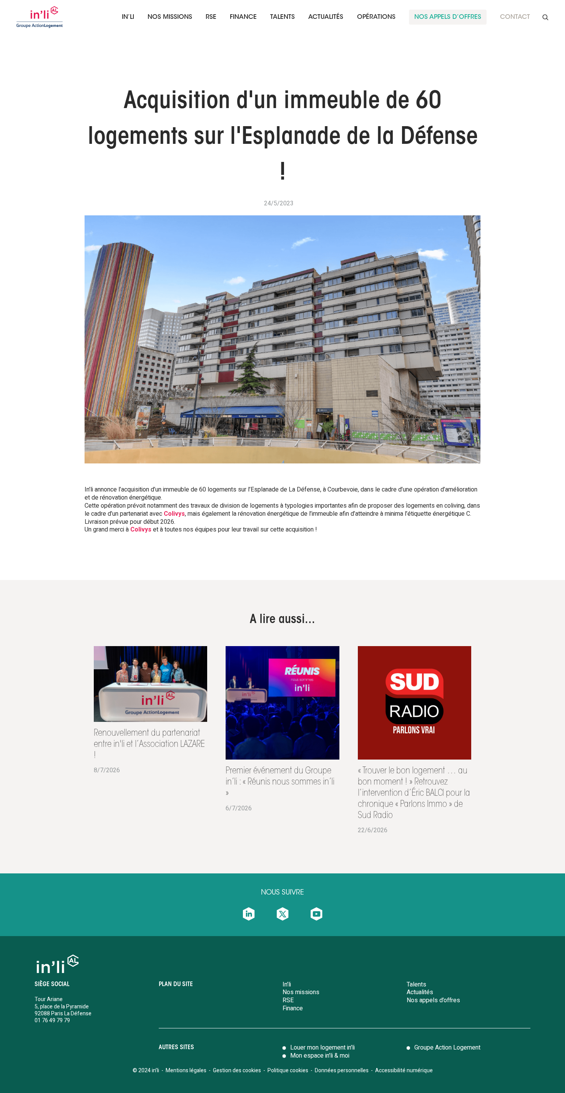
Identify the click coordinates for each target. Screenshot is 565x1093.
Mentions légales (186, 1070)
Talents (416, 984)
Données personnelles (342, 1070)
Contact (515, 17)
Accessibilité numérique (404, 1070)
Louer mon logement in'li (322, 1047)
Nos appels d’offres (433, 1000)
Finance (292, 1008)
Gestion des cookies (237, 1070)
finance (243, 17)
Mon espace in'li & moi (319, 1055)
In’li (128, 17)
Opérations (376, 17)
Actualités (325, 17)
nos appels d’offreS (447, 17)
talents (282, 17)
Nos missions (170, 17)
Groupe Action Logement (447, 1047)
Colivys (174, 513)
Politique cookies (288, 1070)
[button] (128, 17)
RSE (211, 17)
